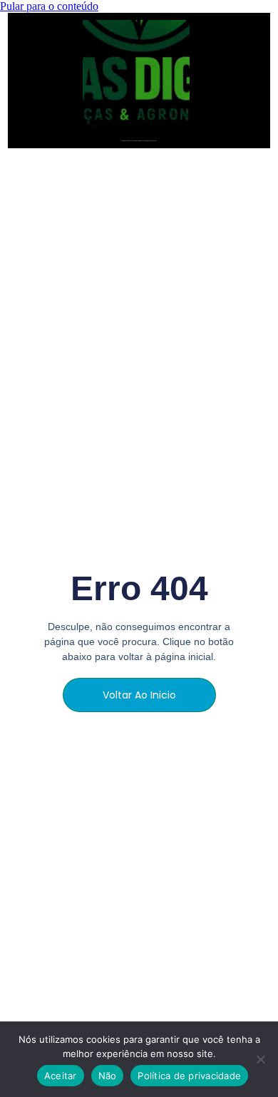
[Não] (260, 1059)
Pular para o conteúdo (49, 6)
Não (107, 1075)
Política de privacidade (189, 1075)
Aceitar (60, 1075)
